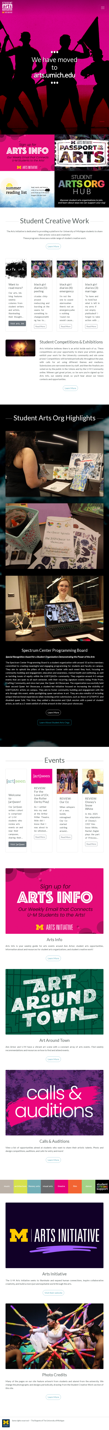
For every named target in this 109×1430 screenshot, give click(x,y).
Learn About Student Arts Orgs (54, 722)
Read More (40, 326)
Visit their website (53, 1292)
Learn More (53, 246)
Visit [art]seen (17, 844)
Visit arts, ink (17, 323)
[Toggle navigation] (103, 8)
